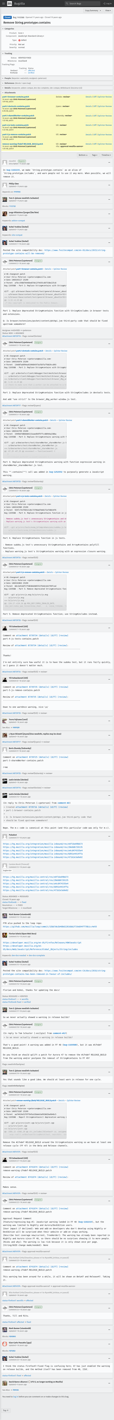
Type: (14, 40)
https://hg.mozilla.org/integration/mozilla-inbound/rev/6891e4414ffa (43, 854)
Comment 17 (14, 1011)
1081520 (16, 727)
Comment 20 (14, 1095)
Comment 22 (14, 1202)
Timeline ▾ (106, 155)
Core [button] (21, 33)
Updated (12, 186)
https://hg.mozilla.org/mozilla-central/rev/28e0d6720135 (35, 880)
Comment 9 (13, 751)
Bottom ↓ (83, 155)
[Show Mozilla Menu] (9, 3)
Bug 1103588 (18, 17)
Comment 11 (14, 838)
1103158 (12, 206)
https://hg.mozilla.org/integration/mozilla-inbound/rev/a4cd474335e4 (43, 850)
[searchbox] (82, 3)
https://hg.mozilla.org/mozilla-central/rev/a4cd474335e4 (35, 883)
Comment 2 (13, 263)
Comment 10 (14, 797)
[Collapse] (109, 162)
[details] (44, 635)
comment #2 (63, 803)
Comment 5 (13, 491)
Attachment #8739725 (11, 481)
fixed (24, 902)
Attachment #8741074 (11, 1152)
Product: (13, 33)
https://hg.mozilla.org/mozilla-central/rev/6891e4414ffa (35, 887)
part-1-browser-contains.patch (15, 97)
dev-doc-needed (19, 955)
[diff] (54, 635)
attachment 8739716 (26, 807)
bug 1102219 (13, 170)
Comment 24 (14, 1310)
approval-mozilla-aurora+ (71, 146)
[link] (34, 289)
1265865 (12, 1336)
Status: (14, 58)
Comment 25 (14, 1360)
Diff (94, 97)
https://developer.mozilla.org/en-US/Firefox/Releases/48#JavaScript (42, 942)
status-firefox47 (9, 999)
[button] (107, 3)
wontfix (25, 999)
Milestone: (12, 61)
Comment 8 (13, 681)
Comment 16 (14, 984)
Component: (11, 36)
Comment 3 (13, 345)
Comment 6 (13, 567)
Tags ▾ (94, 155)
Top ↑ (6, 1410)
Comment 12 (14, 867)
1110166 (17, 192)
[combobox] (82, 3)
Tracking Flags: (8, 64)
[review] (63, 635)
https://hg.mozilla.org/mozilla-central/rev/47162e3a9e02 (35, 890)
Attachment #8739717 (11, 405)
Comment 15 (14, 965)
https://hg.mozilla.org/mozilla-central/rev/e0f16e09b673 (35, 877)
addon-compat (18, 220)
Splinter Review (105, 97)
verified (31, 73)
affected (31, 71)
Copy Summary (91, 10)
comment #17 (59, 1033)
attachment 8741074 (26, 1167)
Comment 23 (14, 1260)
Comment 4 (13, 414)
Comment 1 (13, 244)
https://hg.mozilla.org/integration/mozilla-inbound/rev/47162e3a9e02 (43, 857)
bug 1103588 (70, 1045)
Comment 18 (14, 1027)
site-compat (17, 235)
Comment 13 (14, 917)
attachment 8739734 (26, 635)
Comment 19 (14, 1073)
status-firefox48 (9, 902)
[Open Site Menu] (3, 3)
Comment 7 (13, 629)
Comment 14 (14, 936)
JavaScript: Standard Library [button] (31, 36)
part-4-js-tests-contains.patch (15, 125)
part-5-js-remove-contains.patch (16, 134)
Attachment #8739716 (11, 336)
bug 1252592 (55, 472)
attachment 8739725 (26, 757)
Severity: (13, 47)
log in (15, 1397)
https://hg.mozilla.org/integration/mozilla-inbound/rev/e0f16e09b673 (43, 844)
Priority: (13, 44)
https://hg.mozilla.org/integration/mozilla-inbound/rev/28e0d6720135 (43, 847)
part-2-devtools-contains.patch (16, 106)
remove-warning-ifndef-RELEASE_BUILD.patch (22, 144)
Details (89, 97)
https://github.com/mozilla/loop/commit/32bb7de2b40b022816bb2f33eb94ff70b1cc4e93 (50, 926)
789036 (16, 1390)
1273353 (12, 1351)
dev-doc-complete (37, 955)
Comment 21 (14, 1161)
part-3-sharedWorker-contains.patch (18, 115)
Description (13, 164)
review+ (66, 97)
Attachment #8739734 (11, 557)
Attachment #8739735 (11, 620)
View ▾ (108, 10)
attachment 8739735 (26, 687)
